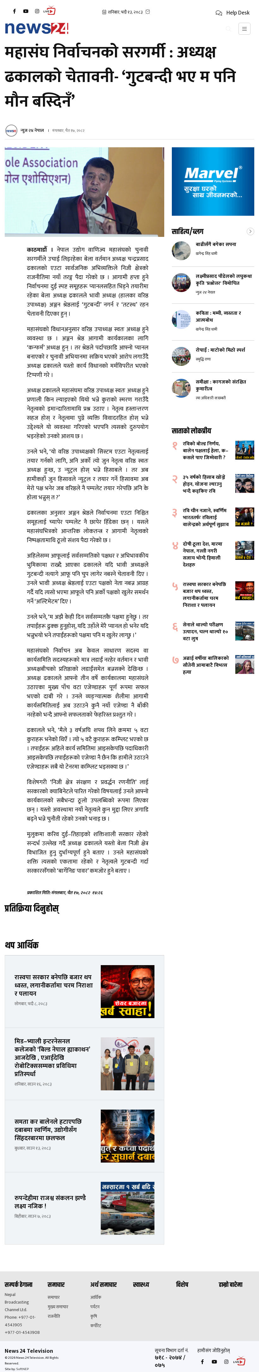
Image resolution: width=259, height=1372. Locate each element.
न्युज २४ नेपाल (32, 130)
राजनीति (54, 1316)
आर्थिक (95, 1297)
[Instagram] (37, 11)
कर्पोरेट (95, 1326)
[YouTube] (25, 11)
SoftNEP (22, 1369)
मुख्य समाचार (58, 1307)
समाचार (54, 1297)
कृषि (93, 1316)
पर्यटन (94, 1307)
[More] (250, 231)
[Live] (51, 14)
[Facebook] (14, 11)
